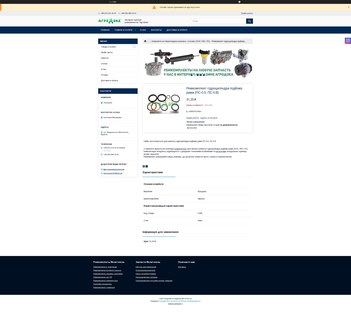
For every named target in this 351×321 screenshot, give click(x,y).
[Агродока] (109, 23)
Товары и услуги (123, 30)
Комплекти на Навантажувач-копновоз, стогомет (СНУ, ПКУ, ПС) (181, 41)
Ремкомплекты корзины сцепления (108, 274)
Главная (105, 30)
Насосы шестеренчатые (146, 267)
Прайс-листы (107, 52)
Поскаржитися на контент (169, 301)
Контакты (156, 30)
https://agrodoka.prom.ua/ (113, 169)
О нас (143, 30)
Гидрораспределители (145, 270)
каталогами (221, 151)
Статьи (104, 64)
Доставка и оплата (177, 30)
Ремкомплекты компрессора (105, 281)
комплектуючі (181, 149)
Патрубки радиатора (102, 284)
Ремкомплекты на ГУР (102, 277)
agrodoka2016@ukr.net (112, 173)
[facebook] (144, 167)
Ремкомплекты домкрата (104, 287)
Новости (104, 58)
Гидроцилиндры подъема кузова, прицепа (154, 281)
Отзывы (104, 75)
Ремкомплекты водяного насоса (107, 270)
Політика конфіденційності (190, 301)
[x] (147, 167)
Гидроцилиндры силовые (146, 277)
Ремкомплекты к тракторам (105, 267)
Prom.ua (188, 299)
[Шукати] (249, 21)
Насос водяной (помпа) (146, 274)
